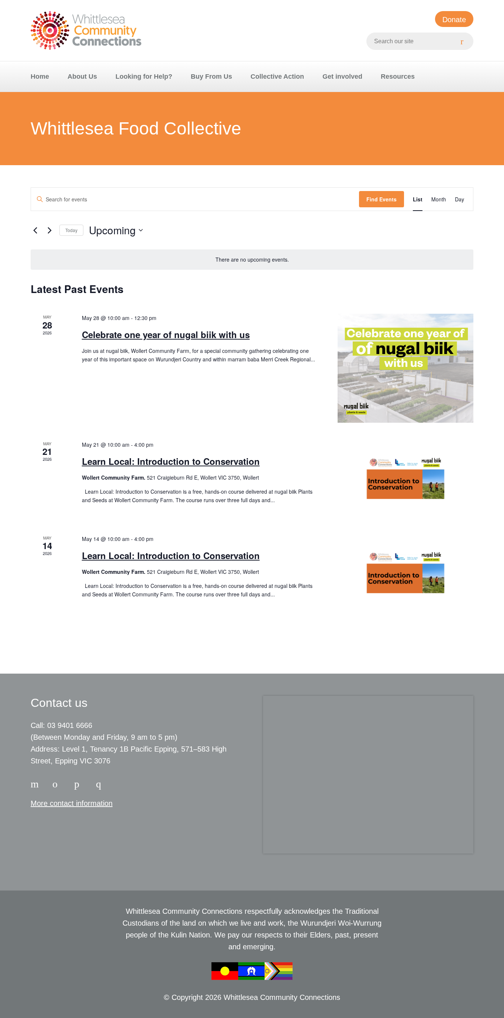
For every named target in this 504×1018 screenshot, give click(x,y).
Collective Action (277, 76)
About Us (82, 76)
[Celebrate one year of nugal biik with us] (405, 368)
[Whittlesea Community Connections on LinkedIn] (79, 782)
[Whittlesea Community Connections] (86, 30)
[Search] (464, 41)
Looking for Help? (143, 76)
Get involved (342, 76)
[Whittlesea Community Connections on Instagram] (57, 782)
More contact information (72, 803)
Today (71, 230)
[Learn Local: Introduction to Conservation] (405, 478)
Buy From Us (211, 76)
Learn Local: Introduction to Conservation (171, 461)
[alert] (252, 259)
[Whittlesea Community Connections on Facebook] (36, 782)
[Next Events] (49, 230)
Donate (454, 20)
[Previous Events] (35, 230)
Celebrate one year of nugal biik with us (166, 334)
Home (40, 76)
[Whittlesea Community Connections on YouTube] (101, 782)
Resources (398, 76)
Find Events (381, 199)
